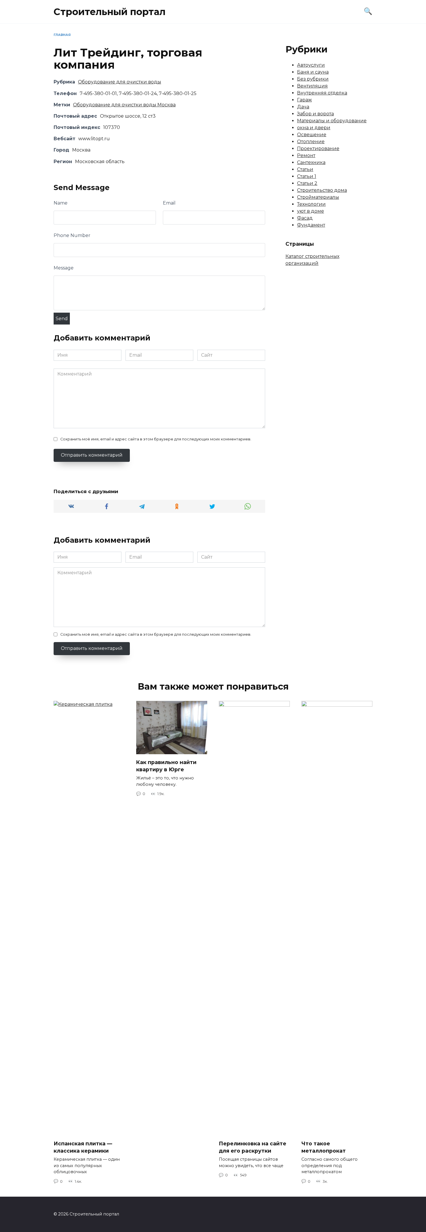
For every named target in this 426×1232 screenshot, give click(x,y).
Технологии (311, 204)
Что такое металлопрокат (323, 1147)
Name (61, 203)
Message (64, 268)
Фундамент (311, 225)
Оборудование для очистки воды (119, 82)
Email (169, 203)
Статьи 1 (306, 176)
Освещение (311, 134)
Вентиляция (312, 86)
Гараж (304, 100)
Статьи (305, 169)
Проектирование (318, 148)
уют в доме (310, 211)
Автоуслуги (311, 65)
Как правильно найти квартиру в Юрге (166, 765)
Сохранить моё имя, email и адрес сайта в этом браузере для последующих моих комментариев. (155, 439)
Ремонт (306, 155)
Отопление (311, 141)
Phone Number (72, 235)
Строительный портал (109, 11)
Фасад (305, 218)
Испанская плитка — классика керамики (83, 1147)
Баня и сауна (313, 72)
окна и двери (313, 127)
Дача (303, 107)
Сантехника (311, 162)
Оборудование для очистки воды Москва (124, 104)
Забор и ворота (315, 113)
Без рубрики (313, 79)
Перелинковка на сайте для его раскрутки (252, 1147)
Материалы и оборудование (332, 120)
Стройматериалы (318, 197)
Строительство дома (322, 190)
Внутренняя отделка (322, 93)
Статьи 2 (307, 183)
